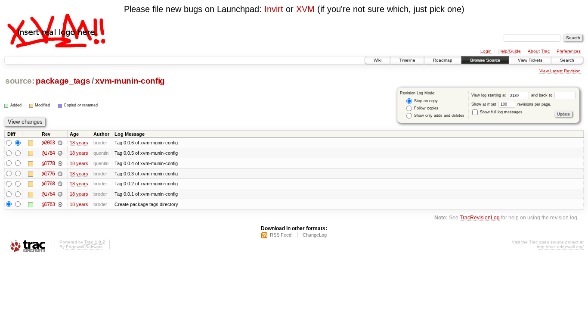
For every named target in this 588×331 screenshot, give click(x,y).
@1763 (48, 204)
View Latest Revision (560, 71)
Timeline (407, 60)
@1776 (48, 174)
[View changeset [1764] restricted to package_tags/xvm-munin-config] (60, 194)
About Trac (539, 51)
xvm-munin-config (130, 80)
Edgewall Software (84, 246)
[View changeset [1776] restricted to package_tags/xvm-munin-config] (60, 174)
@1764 (48, 194)
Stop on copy (425, 101)
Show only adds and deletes (438, 115)
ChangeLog (315, 234)
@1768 (48, 184)
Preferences (569, 51)
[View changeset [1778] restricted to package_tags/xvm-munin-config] (60, 163)
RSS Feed (280, 234)
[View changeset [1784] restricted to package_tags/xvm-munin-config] (60, 153)
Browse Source (485, 60)
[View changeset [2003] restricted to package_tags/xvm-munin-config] (60, 143)
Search (567, 60)
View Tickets (530, 60)
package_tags (63, 80)
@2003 (48, 143)
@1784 (48, 153)
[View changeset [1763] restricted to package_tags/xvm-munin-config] (60, 204)
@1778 (48, 163)
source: (19, 80)
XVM (305, 9)
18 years (79, 142)
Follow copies (426, 108)
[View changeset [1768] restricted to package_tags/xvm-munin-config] (60, 184)
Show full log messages (501, 112)
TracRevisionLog (480, 217)
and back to (542, 95)
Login (486, 51)
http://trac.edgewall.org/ (560, 246)
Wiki (377, 60)
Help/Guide (509, 51)
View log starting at (489, 95)
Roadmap (442, 60)
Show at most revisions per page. (511, 104)
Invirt (273, 9)
